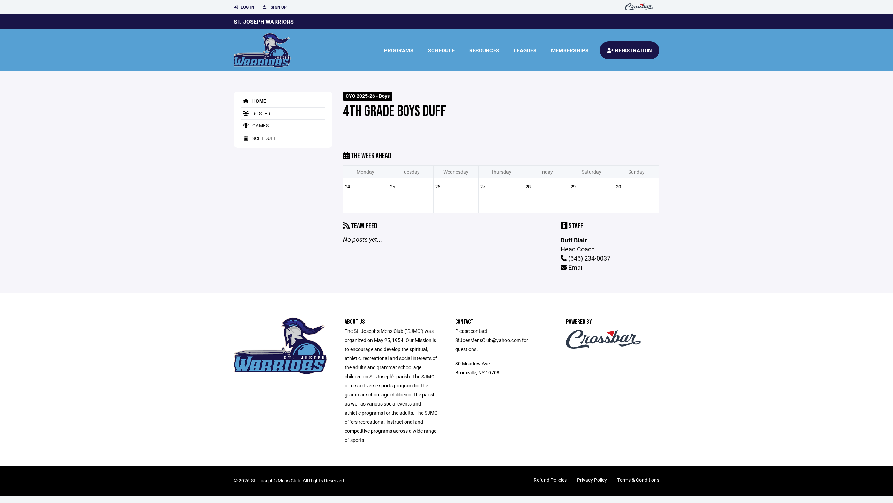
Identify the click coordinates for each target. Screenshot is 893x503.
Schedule (441, 50)
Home (258, 100)
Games (260, 125)
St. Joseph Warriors (264, 21)
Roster (260, 113)
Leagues (525, 50)
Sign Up (278, 7)
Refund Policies (550, 479)
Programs (398, 50)
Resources (484, 50)
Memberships (570, 50)
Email (575, 267)
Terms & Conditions (638, 479)
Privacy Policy (592, 479)
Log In (247, 7)
